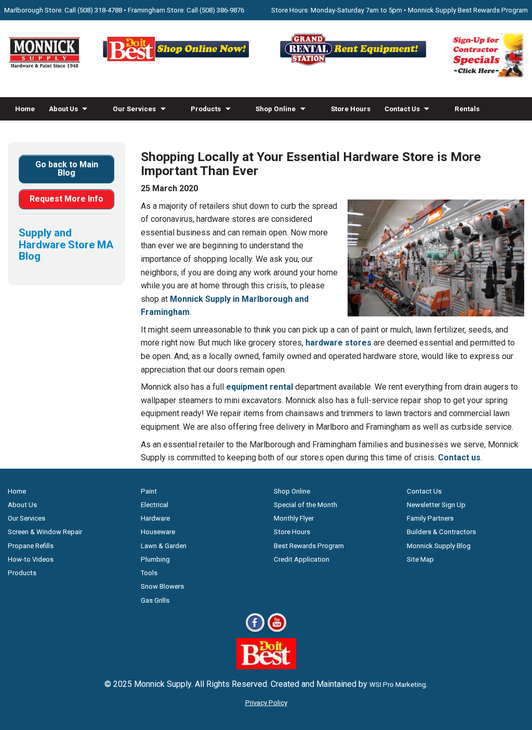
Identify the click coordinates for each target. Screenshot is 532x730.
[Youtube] (277, 631)
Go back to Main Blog (66, 169)
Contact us (459, 457)
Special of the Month (305, 505)
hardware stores (338, 343)
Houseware (158, 532)
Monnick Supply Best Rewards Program (468, 10)
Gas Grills (155, 600)
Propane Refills (31, 546)
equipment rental (259, 387)
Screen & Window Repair (45, 532)
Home (25, 109)
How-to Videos (39, 132)
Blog (84, 132)
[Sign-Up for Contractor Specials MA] (487, 76)
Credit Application (301, 559)
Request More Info (66, 199)
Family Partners (430, 518)
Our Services (134, 109)
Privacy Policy (266, 703)
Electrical (154, 505)
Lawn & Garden (164, 546)
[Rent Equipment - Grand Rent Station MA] (354, 65)
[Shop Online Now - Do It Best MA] (177, 65)
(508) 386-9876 (222, 10)
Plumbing (155, 559)
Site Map (420, 559)
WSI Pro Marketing (397, 684)
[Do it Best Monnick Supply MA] (266, 666)
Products (206, 109)
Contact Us (402, 109)
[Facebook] (255, 631)
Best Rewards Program (309, 546)
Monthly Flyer (294, 518)
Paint (149, 491)
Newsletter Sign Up (436, 505)
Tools (149, 573)
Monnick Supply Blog (439, 546)
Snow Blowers (162, 586)
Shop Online (276, 109)
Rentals (467, 109)
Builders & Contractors (441, 532)
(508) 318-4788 (99, 10)
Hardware (155, 518)
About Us (63, 109)
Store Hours (350, 109)
